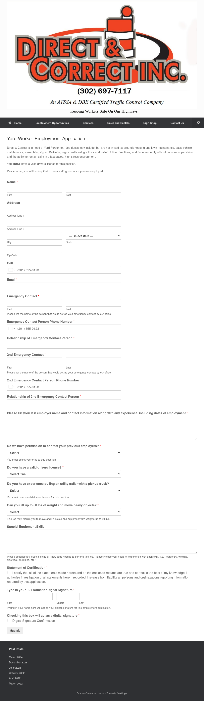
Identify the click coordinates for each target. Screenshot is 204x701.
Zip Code (12, 255)
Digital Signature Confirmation (33, 620)
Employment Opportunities (52, 123)
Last (68, 195)
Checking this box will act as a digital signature (43, 615)
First (9, 195)
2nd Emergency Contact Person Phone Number (43, 380)
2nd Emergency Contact (26, 355)
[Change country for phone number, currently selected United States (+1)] (11, 270)
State (69, 242)
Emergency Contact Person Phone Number (41, 322)
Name (12, 182)
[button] (198, 123)
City (9, 242)
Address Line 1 (15, 215)
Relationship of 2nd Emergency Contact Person (44, 397)
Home (18, 123)
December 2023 (18, 662)
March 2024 (16, 657)
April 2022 (15, 678)
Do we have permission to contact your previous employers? (54, 446)
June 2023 (15, 667)
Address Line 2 (15, 229)
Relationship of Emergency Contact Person (41, 338)
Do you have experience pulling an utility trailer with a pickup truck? (58, 484)
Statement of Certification (27, 568)
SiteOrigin (122, 693)
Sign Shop (150, 123)
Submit (15, 630)
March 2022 (16, 683)
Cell (10, 263)
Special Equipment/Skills (26, 527)
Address (13, 203)
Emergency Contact (23, 296)
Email (12, 280)
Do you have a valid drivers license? (35, 467)
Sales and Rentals (118, 123)
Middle (60, 603)
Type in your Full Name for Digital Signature (41, 590)
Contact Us (177, 123)
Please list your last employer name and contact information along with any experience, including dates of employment (97, 413)
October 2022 (17, 673)
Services (88, 123)
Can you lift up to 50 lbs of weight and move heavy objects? (53, 505)
